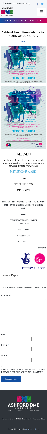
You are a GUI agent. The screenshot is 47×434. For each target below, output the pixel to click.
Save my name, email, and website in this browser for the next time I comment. (23, 370)
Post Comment (11, 379)
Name (4, 334)
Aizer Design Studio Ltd (32, 429)
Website (5, 355)
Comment (7, 295)
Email (5, 345)
